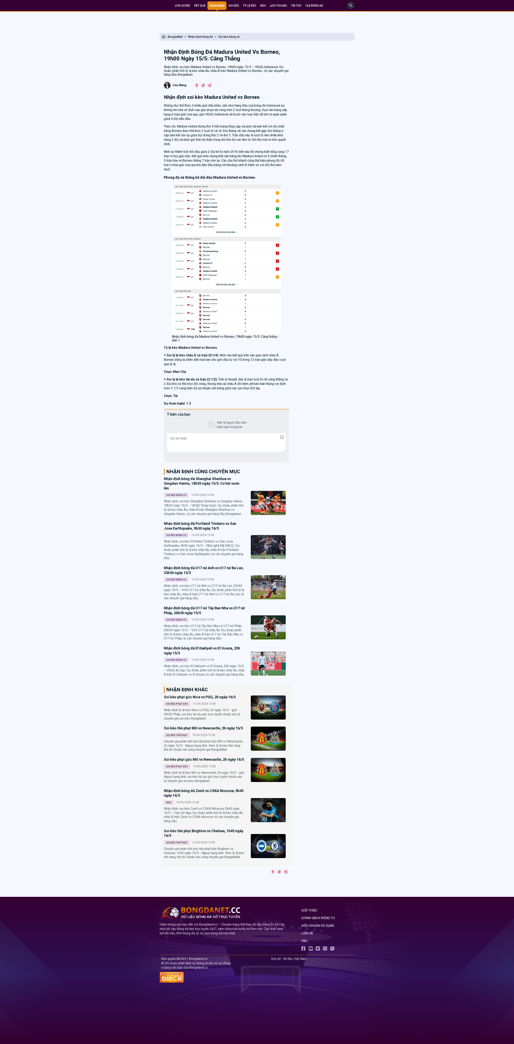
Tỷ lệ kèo (249, 5)
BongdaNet (175, 36)
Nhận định (216, 5)
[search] (350, 8)
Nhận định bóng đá (200, 36)
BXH (263, 5)
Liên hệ (307, 933)
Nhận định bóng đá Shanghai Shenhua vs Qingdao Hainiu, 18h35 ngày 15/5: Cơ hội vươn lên (201, 483)
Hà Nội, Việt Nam (294, 959)
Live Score (182, 5)
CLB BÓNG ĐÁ (314, 5)
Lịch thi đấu (278, 5)
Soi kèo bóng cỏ (229, 36)
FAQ (304, 941)
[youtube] (311, 949)
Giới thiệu (309, 910)
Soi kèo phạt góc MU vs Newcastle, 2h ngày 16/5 (204, 759)
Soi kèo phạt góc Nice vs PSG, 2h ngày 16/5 (200, 697)
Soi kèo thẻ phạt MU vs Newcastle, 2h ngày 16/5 (203, 728)
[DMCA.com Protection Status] (215, 978)
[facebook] (303, 949)
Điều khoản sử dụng (317, 926)
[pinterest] (332, 949)
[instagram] (325, 949)
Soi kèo (233, 5)
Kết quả (199, 5)
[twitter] (318, 949)
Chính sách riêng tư (318, 918)
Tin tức (296, 5)
